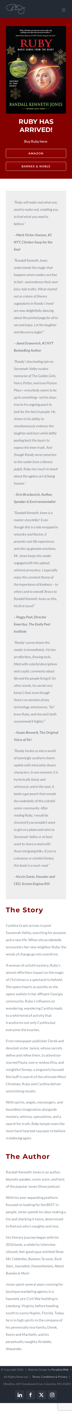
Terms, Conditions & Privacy (49, 1376)
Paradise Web (60, 1369)
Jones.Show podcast (44, 1186)
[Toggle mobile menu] (64, 10)
